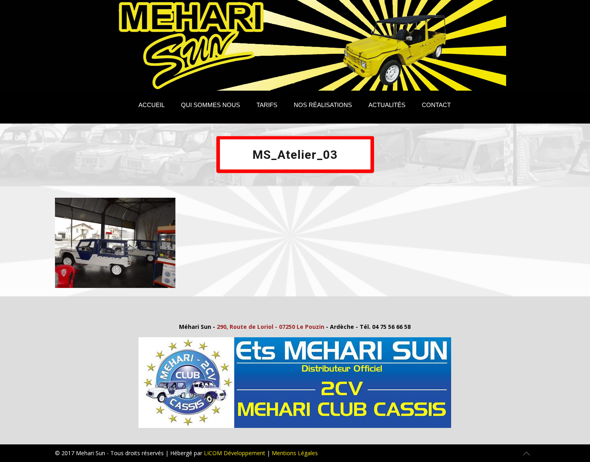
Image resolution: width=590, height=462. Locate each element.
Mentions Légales (295, 453)
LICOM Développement (234, 453)
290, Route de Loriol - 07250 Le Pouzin (270, 326)
